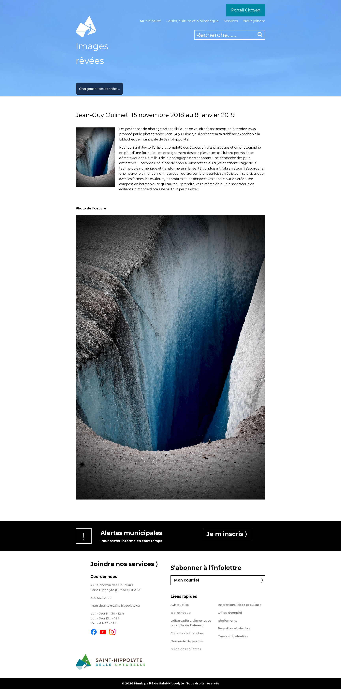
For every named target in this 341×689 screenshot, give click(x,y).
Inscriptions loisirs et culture (239, 605)
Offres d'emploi (230, 613)
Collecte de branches (187, 633)
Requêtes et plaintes (234, 628)
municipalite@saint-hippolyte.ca (115, 605)
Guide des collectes (185, 649)
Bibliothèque (180, 613)
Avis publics (179, 605)
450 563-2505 (101, 598)
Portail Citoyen (245, 10)
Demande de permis (186, 641)
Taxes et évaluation (233, 636)
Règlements (227, 620)
